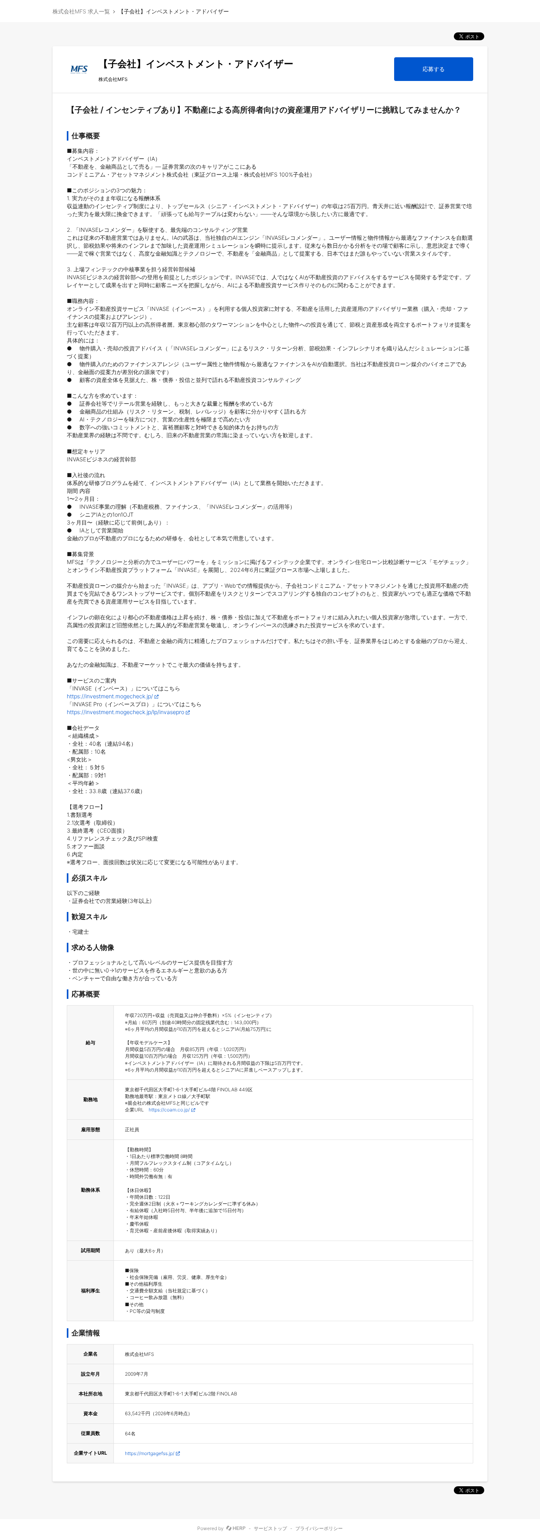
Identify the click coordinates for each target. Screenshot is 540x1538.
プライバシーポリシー (319, 1528)
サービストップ (270, 1528)
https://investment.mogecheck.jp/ (110, 696)
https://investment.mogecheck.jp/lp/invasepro (125, 712)
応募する (434, 69)
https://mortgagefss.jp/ (149, 1453)
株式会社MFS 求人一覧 (81, 11)
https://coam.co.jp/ (169, 1110)
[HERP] (235, 1528)
